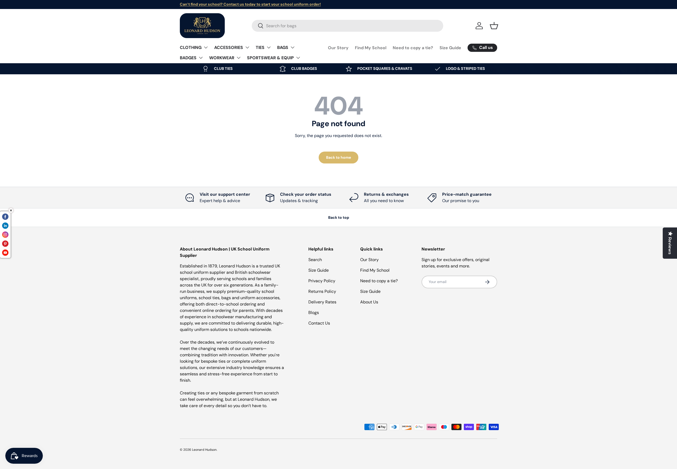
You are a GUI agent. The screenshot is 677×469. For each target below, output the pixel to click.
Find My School (370, 48)
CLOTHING (191, 47)
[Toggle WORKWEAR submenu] (238, 57)
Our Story (338, 48)
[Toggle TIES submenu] (269, 47)
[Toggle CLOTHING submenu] (206, 47)
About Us (369, 302)
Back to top (338, 217)
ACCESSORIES (228, 47)
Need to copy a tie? (413, 48)
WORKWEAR (221, 58)
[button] (494, 25)
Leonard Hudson (204, 450)
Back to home (338, 157)
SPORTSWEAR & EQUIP (270, 58)
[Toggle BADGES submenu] (201, 57)
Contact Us (319, 323)
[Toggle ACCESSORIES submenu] (247, 47)
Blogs (313, 312)
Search (315, 259)
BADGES (188, 58)
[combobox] (347, 26)
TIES (260, 47)
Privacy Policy (321, 281)
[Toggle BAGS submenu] (292, 47)
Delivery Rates (322, 302)
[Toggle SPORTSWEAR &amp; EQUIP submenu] (298, 57)
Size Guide (450, 48)
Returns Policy (322, 291)
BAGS (282, 47)
